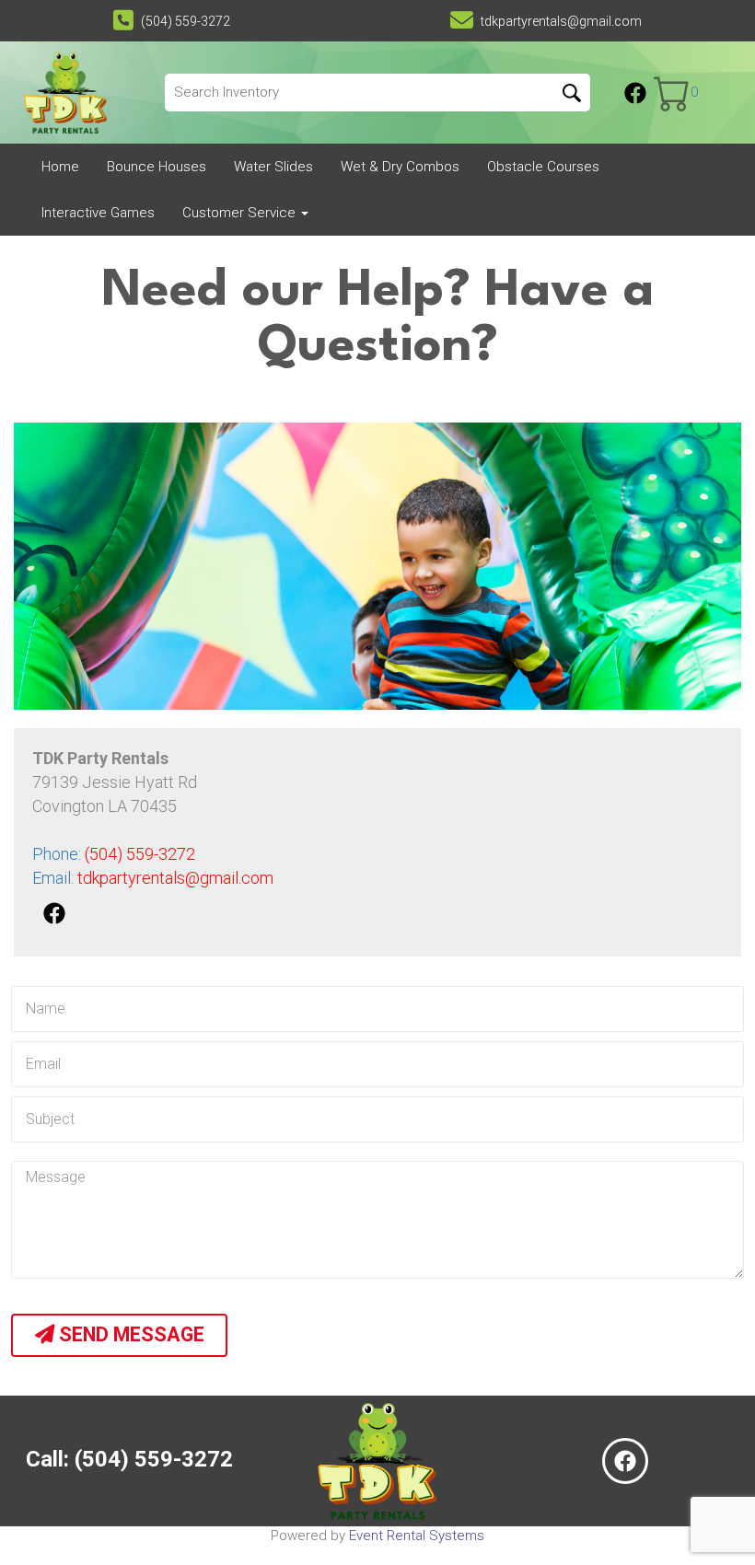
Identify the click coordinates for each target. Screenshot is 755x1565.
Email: (152, 877)
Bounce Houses (156, 166)
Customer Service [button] (240, 212)
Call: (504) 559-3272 (129, 1459)
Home (60, 166)
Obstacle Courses (543, 166)
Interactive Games (98, 212)
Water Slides (273, 166)
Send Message (129, 1334)
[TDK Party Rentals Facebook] (635, 93)
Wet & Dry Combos (400, 166)
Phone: (113, 854)
